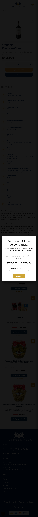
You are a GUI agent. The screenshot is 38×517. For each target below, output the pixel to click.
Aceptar (19, 276)
